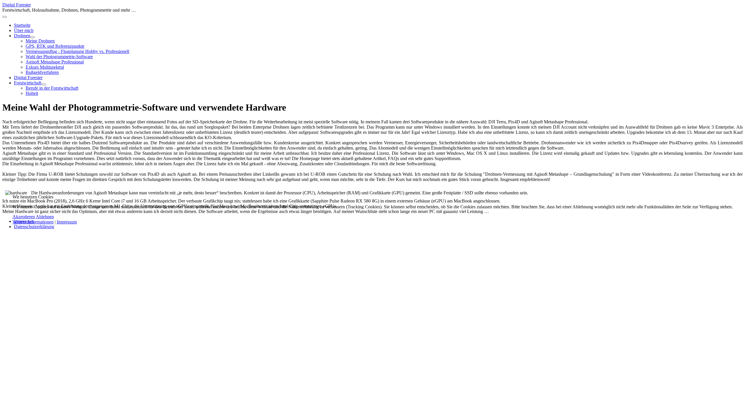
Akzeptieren (24, 216)
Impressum (67, 221)
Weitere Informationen (33, 221)
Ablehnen (45, 216)
